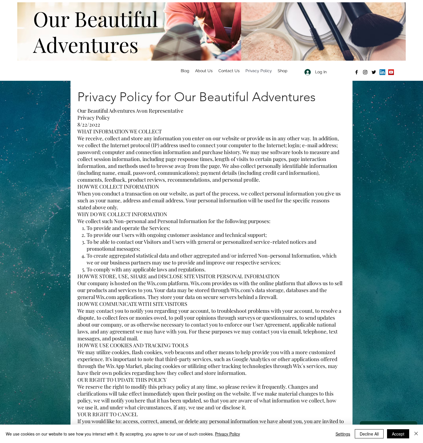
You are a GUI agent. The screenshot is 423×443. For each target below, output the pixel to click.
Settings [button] (343, 434)
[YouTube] (391, 72)
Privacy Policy (227, 434)
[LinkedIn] (382, 72)
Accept (398, 434)
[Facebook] (356, 72)
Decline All (369, 434)
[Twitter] (374, 72)
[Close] (416, 433)
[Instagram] (365, 72)
